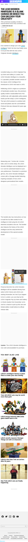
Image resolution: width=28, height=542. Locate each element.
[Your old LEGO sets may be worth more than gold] (14, 386)
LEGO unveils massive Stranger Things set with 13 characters (12, 439)
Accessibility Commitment (17, 538)
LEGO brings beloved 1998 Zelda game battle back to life (12, 417)
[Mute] (22, 124)
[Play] (3, 124)
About (5, 535)
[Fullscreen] (25, 124)
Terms (25, 538)
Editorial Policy (6, 537)
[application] (14, 118)
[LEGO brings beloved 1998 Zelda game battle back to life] (14, 407)
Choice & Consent (5, 538)
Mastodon (2, 541)
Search (25, 526)
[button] (14, 119)
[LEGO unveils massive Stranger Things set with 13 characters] (14, 428)
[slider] (13, 124)
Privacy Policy (14, 537)
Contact (10, 535)
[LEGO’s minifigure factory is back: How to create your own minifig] (14, 364)
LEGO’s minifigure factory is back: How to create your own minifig (13, 374)
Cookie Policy (22, 537)
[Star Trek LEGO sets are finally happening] (14, 471)
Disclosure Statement (19, 535)
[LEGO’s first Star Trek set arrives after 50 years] (14, 450)
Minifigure (15, 53)
